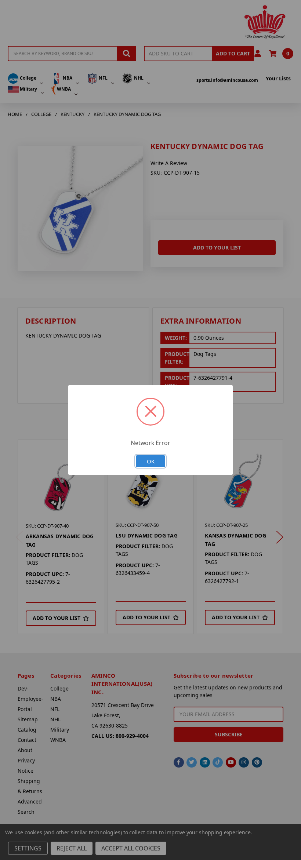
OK (151, 461)
